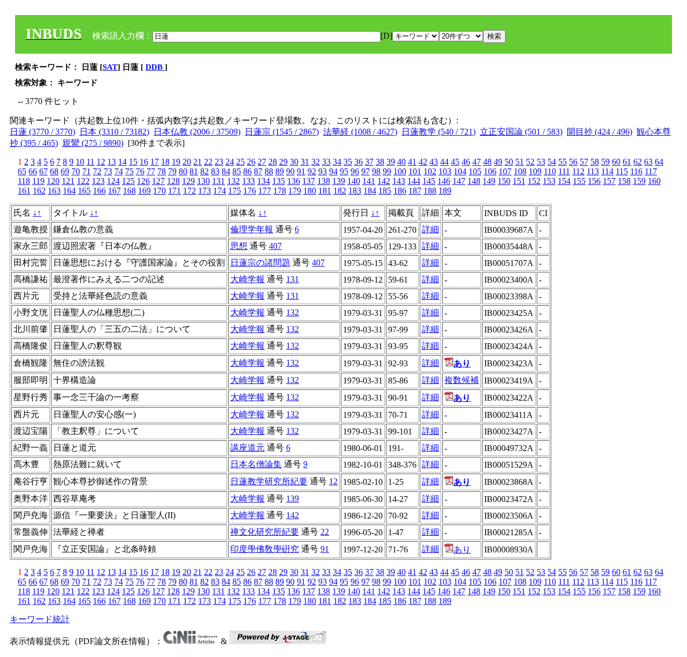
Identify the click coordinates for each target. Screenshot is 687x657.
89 (279, 171)
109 (535, 171)
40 (401, 161)
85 (236, 171)
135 (278, 181)
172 (189, 190)
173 (204, 190)
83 (215, 171)
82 (204, 171)
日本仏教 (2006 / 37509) (197, 131)
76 (140, 171)
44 (444, 161)
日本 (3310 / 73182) (114, 131)
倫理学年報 (251, 229)
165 (84, 190)
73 (108, 171)
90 (290, 171)
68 (54, 171)
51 (519, 161)
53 (541, 161)
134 (263, 181)
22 (208, 161)
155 (579, 181)
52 (530, 161)
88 (269, 171)
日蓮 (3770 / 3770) (42, 131)
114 (607, 171)
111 (564, 171)
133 (248, 181)
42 (423, 161)
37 (369, 161)
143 (398, 181)
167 (114, 190)
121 (68, 181)
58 (594, 161)
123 (98, 181)
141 (368, 181)
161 (24, 190)
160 (654, 181)
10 (80, 161)
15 (133, 161)
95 (344, 171)
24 (229, 161)
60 (616, 161)
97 (365, 171)
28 (272, 161)
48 (487, 161)
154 (564, 181)
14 (122, 161)
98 (376, 171)
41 (412, 161)
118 (24, 181)
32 (315, 161)
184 (369, 190)
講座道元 (247, 447)
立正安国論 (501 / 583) (521, 131)
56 (573, 161)
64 (659, 161)
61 (627, 161)
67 (43, 171)
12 (101, 161)
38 (380, 161)
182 (339, 190)
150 (504, 181)
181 (324, 190)
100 (399, 171)
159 (639, 181)
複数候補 (461, 380)
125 (128, 181)
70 (75, 171)
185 (384, 190)
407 (275, 245)
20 (186, 161)
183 (354, 190)
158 (624, 181)
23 (219, 161)
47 (476, 161)
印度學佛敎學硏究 (264, 548)
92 (312, 171)
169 (144, 190)
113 (593, 171)
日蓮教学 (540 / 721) (438, 131)
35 (348, 161)
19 (176, 161)
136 (293, 181)
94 (333, 171)
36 (358, 161)
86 (247, 171)
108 (520, 171)
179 (294, 190)
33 (326, 161)
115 (622, 171)
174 (219, 190)
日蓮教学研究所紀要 (269, 481)
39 (390, 161)
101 (414, 171)
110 (550, 171)
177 (264, 190)
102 (429, 171)
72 (97, 171)
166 (99, 190)
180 (309, 190)
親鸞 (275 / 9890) (92, 142)
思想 (238, 245)
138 (323, 181)
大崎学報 (247, 279)
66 (32, 171)
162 (39, 190)
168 (129, 190)
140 (353, 181)
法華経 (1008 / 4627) (360, 131)
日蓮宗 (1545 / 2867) (282, 131)
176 (249, 190)
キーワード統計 (40, 619)
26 (251, 161)
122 (83, 181)
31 (305, 161)
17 (154, 161)
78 (161, 171)
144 (413, 181)
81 (193, 171)
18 (165, 161)
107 (505, 171)
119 (38, 181)
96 (354, 171)
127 (158, 181)
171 (174, 190)
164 (69, 190)
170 (159, 190)
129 (188, 181)
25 (240, 161)
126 (143, 181)
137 (308, 181)
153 (549, 181)
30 (294, 161)
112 (578, 171)
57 (584, 161)
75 (129, 171)
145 (428, 181)
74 (118, 171)
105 (475, 171)
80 (183, 171)
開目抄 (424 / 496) (599, 131)
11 (90, 161)
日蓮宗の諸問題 (260, 262)
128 (173, 181)
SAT (110, 67)
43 (433, 161)
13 (111, 161)
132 (233, 181)
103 (444, 171)
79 (172, 171)
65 (22, 171)
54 (551, 161)
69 (65, 171)
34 (337, 161)
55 (562, 161)
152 (534, 181)
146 (443, 181)
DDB (155, 67)
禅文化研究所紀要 (264, 531)
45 (455, 161)
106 (490, 171)
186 (399, 190)
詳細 (430, 229)
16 (144, 161)
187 (414, 190)
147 (458, 181)
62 (637, 161)
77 (151, 171)
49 (498, 161)
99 (387, 171)
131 (218, 181)
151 (519, 181)
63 (648, 161)
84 (226, 171)
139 (338, 181)
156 (594, 181)
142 (383, 181)
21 (197, 161)
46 (466, 161)
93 (322, 171)
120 (53, 181)
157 (609, 181)
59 (605, 161)
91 (301, 171)
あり (462, 549)
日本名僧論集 (256, 464)
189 (444, 190)
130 (203, 181)
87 (258, 171)
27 (262, 161)
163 (54, 190)
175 (234, 190)
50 (509, 161)
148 (473, 181)
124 (113, 181)
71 (86, 171)
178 (279, 190)
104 (460, 171)
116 (636, 171)
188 (429, 190)
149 (489, 181)
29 (283, 161)
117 (651, 171)
